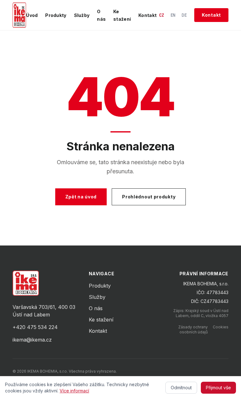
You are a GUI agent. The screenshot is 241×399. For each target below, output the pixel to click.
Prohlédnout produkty (148, 196)
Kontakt (147, 15)
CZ (161, 15)
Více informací (74, 390)
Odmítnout (181, 387)
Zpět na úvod (81, 196)
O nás (96, 308)
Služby (82, 15)
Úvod (32, 15)
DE (184, 15)
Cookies (220, 327)
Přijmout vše (218, 387)
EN (172, 15)
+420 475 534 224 (35, 327)
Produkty (55, 15)
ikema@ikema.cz (32, 340)
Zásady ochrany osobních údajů (193, 329)
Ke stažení (101, 319)
